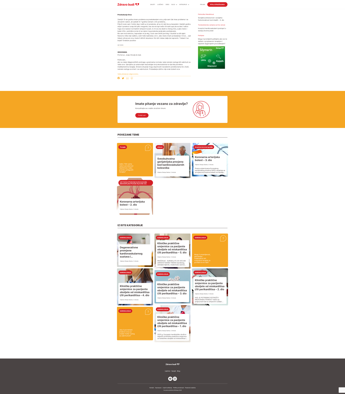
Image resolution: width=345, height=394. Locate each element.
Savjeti (152, 4)
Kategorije (183, 4)
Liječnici (160, 4)
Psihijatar (201, 35)
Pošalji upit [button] (142, 115)
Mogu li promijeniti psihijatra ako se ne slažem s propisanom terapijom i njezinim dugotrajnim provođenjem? (212, 41)
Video (167, 4)
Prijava (202, 4)
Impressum (158, 387)
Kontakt (152, 387)
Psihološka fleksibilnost (206, 14)
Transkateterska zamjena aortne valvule (211, 25)
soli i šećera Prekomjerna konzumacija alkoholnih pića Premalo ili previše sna (133, 183)
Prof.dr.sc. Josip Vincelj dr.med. (129, 55)
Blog (173, 4)
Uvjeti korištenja (167, 387)
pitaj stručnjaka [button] (217, 4)
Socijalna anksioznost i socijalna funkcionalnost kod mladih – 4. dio (211, 19)
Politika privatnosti (178, 387)
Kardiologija (125, 237)
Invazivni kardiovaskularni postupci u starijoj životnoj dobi (212, 29)
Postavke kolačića (190, 387)
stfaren (159, 147)
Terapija (123, 147)
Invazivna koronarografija (204, 147)
